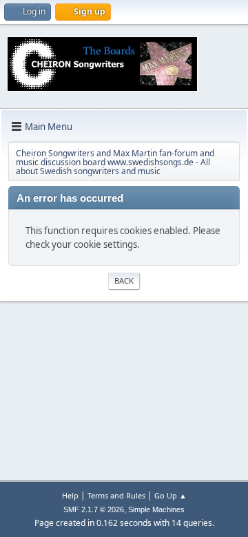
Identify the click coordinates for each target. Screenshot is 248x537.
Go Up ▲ (170, 495)
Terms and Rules (116, 495)
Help (70, 495)
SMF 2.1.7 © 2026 (93, 509)
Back (124, 280)
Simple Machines (156, 509)
